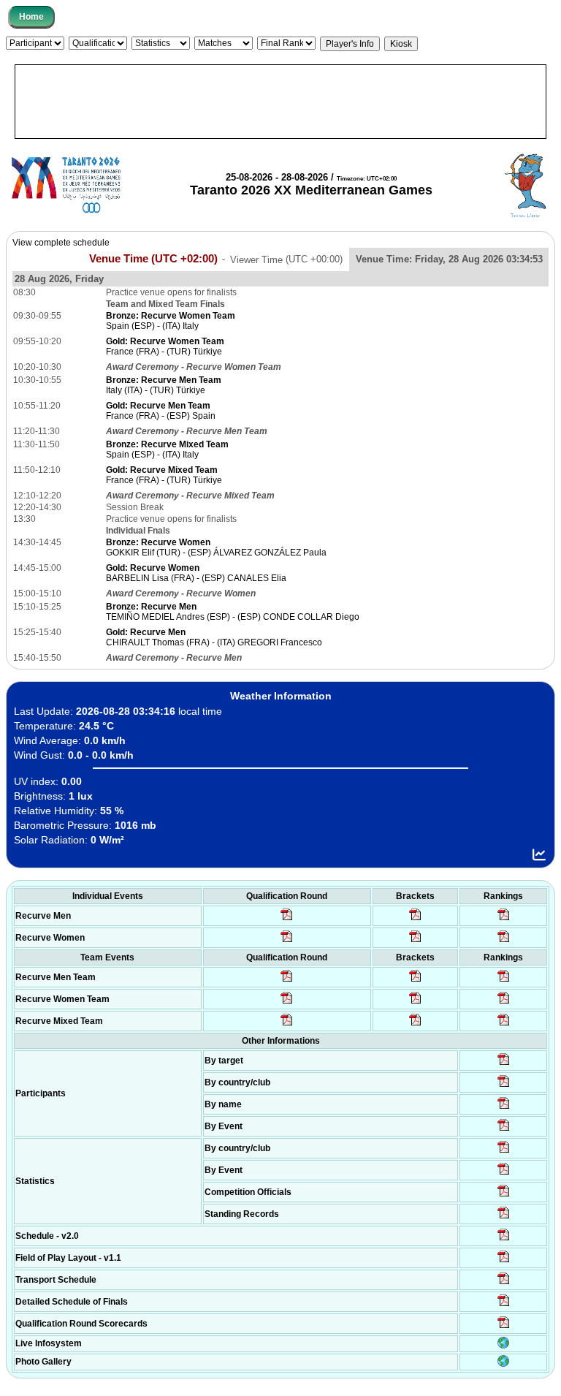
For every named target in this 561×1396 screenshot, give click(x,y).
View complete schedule (61, 243)
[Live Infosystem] (503, 1345)
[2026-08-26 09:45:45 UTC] (503, 1327)
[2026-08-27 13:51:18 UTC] (415, 1025)
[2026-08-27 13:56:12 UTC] (503, 1305)
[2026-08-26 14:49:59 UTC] (415, 1003)
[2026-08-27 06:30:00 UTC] (503, 1239)
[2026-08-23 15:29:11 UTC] (503, 1218)
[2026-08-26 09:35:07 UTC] (286, 1003)
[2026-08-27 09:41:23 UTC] (415, 919)
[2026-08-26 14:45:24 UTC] (415, 981)
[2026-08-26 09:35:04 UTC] (286, 981)
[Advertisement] (280, 101)
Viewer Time (286, 259)
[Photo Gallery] (503, 1364)
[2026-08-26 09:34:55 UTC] (286, 919)
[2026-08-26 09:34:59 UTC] (286, 941)
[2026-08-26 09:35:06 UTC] (286, 1025)
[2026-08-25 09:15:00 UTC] (503, 1261)
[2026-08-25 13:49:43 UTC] (503, 1196)
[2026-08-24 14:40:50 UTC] (503, 1086)
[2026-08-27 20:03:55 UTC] (503, 1283)
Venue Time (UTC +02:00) (153, 259)
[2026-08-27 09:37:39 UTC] (415, 941)
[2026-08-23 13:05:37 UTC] (503, 1064)
